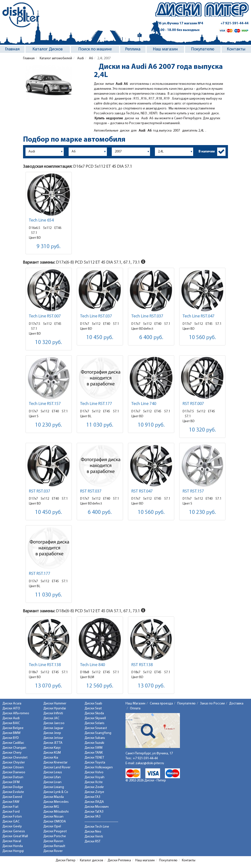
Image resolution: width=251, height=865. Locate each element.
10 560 (202, 338)
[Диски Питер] (20, 15)
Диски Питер (65, 860)
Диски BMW (11, 733)
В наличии (207, 151)
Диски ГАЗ (92, 797)
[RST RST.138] (151, 639)
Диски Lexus (52, 772)
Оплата (135, 708)
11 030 (99, 425)
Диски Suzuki (94, 743)
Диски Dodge (12, 787)
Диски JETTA (53, 743)
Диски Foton (12, 817)
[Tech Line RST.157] (49, 378)
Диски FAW (10, 802)
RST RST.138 (142, 665)
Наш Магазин (135, 703)
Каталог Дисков (48, 49)
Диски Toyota (95, 762)
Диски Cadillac (13, 743)
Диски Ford (11, 812)
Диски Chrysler (13, 762)
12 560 (99, 686)
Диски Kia (50, 758)
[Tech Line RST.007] (49, 290)
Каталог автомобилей (55, 58)
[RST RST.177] (49, 547)
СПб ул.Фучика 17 (179, 23)
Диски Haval (11, 841)
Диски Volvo (94, 772)
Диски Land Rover (56, 767)
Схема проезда (161, 703)
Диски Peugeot (55, 831)
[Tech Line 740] (151, 378)
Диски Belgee (13, 728)
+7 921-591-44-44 (235, 23)
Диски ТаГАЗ (94, 812)
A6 (90, 58)
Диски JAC (51, 718)
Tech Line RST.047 (198, 316)
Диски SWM (93, 748)
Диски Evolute (13, 792)
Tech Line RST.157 (45, 404)
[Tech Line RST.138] (49, 639)
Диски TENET (94, 758)
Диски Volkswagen (99, 767)
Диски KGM (52, 753)
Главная (12, 49)
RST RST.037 (39, 491)
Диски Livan (52, 782)
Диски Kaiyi (52, 748)
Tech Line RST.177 (96, 404)
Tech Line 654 (41, 220)
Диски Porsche (54, 836)
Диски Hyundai (54, 708)
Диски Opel (52, 826)
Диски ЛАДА (94, 802)
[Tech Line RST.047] (202, 290)
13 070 (48, 686)
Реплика (132, 49)
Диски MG (51, 807)
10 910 (151, 425)
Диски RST (92, 841)
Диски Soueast (96, 728)
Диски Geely (12, 826)
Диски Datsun (12, 777)
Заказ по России (212, 703)
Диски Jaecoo (53, 723)
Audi (80, 58)
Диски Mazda (53, 797)
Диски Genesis (13, 831)
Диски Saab (93, 703)
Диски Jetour (53, 738)
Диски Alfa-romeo (15, 713)
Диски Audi (11, 718)
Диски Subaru (95, 738)
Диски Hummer (54, 703)
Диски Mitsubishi (56, 812)
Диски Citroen (13, 767)
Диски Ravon (53, 841)
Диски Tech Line (97, 827)
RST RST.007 (193, 404)
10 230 (48, 425)
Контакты (236, 49)
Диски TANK (94, 753)
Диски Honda (12, 846)
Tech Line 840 (92, 665)
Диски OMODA (54, 821)
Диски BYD (10, 738)
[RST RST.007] (202, 378)
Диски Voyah (94, 777)
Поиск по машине (95, 49)
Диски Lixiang (53, 787)
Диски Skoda (94, 713)
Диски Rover (53, 851)
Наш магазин (165, 49)
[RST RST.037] (49, 465)
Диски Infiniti (53, 713)
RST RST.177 (39, 574)
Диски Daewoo (13, 772)
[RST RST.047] (151, 465)
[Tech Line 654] (49, 194)
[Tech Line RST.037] (100, 290)
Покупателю (202, 49)
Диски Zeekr (94, 787)
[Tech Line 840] (100, 639)
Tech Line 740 (143, 404)
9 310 (49, 247)
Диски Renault (54, 846)
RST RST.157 (193, 491)
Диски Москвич (97, 807)
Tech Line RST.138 (45, 665)
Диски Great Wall (15, 836)
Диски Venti (94, 836)
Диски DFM (11, 782)
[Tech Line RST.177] (100, 378)
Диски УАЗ (92, 817)
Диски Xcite (94, 782)
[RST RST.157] (202, 465)
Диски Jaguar (53, 728)
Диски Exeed (12, 797)
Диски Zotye (94, 792)
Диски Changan (14, 748)
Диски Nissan (53, 817)
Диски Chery (12, 753)
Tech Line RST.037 (96, 316)
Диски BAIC (11, 723)
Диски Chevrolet (14, 758)
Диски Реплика (119, 860)
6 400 (151, 338)
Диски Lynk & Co (55, 792)
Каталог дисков (91, 860)
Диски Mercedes (56, 802)
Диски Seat (93, 708)
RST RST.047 (142, 491)
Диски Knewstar (55, 762)
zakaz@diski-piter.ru (150, 763)
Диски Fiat (10, 807)
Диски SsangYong (98, 733)
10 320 (48, 342)
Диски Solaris (94, 723)
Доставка (236, 703)
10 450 (99, 338)
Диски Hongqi (13, 851)
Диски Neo (93, 832)
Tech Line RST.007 (45, 316)
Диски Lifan (52, 777)
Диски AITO (11, 708)
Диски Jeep (52, 733)
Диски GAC (11, 821)
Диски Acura (11, 703)
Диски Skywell (95, 718)
